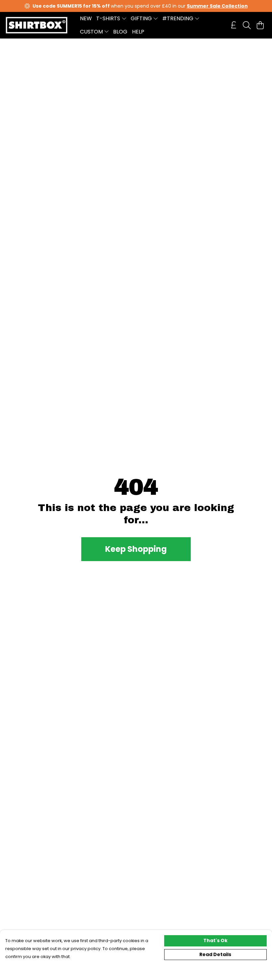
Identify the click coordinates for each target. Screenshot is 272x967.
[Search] (246, 25)
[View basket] (260, 25)
